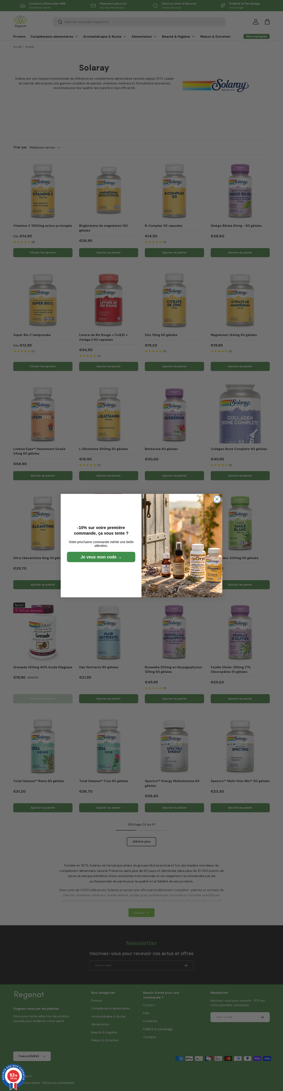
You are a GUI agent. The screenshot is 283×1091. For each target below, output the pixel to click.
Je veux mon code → (101, 557)
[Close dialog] (217, 499)
